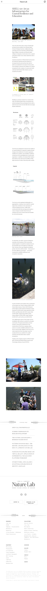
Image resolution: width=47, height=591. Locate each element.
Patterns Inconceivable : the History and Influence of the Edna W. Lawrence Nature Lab (22, 446)
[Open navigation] (1, 2)
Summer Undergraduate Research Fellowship (20, 432)
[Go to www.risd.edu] (45, 2)
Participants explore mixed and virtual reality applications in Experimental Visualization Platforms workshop (23, 455)
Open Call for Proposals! (21, 427)
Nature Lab (23, 2)
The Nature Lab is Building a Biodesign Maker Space (22, 438)
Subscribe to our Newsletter (30, 502)
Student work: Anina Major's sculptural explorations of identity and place (22, 464)
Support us (16, 502)
